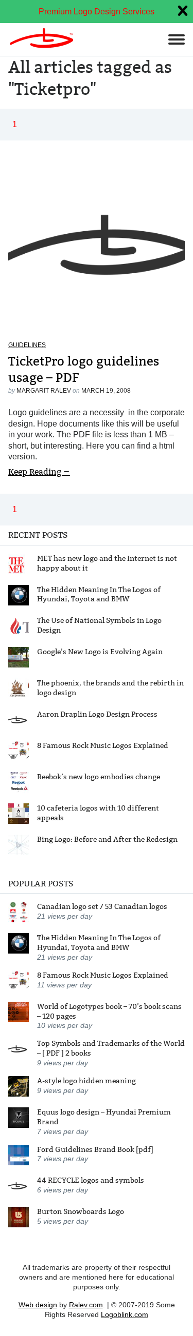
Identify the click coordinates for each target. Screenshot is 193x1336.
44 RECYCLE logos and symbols (90, 1180)
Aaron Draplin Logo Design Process (97, 714)
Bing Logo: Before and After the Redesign (107, 839)
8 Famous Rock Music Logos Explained (102, 745)
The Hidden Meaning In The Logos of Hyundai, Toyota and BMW (99, 594)
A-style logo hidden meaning (86, 1080)
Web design (38, 1305)
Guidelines (27, 345)
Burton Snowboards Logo (80, 1211)
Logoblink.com (124, 1314)
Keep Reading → (39, 472)
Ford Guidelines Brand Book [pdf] (95, 1149)
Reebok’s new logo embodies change (98, 776)
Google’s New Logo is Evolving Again (100, 651)
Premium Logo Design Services (96, 11)
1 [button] (14, 124)
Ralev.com (86, 1305)
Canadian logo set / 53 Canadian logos (102, 906)
